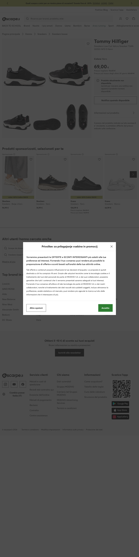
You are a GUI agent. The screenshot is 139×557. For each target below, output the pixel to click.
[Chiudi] (111, 246)
